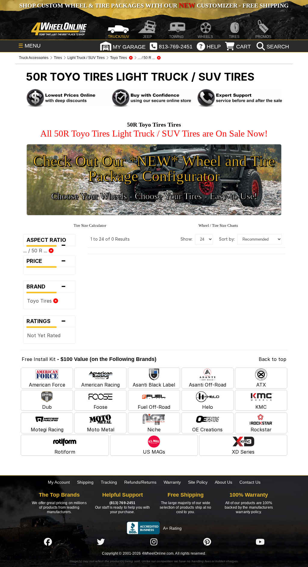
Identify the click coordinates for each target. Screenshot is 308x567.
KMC (260, 407)
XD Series (243, 452)
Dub (47, 407)
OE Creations (207, 430)
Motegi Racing (47, 430)
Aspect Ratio (48, 241)
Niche (154, 430)
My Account (59, 482)
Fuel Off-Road (154, 407)
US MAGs (154, 452)
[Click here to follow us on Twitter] (101, 542)
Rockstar (261, 430)
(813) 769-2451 (122, 503)
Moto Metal (100, 430)
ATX (261, 385)
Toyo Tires (40, 301)
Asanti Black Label (154, 385)
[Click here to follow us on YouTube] (260, 542)
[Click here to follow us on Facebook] (48, 542)
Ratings (46, 321)
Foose (100, 407)
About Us (223, 482)
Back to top (272, 359)
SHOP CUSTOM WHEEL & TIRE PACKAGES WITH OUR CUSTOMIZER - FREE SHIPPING (154, 5)
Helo (207, 407)
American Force (47, 385)
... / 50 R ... (36, 251)
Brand (46, 287)
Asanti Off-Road (207, 385)
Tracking (109, 482)
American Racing (100, 385)
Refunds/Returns (140, 482)
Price (46, 261)
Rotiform (64, 452)
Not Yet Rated (43, 335)
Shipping (85, 482)
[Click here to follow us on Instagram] (154, 542)
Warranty (172, 482)
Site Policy (198, 482)
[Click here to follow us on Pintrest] (207, 542)
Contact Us (249, 482)
